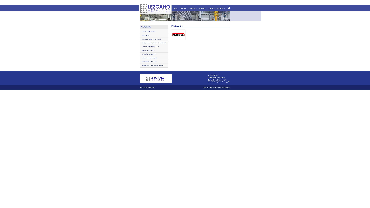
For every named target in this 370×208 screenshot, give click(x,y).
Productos (192, 9)
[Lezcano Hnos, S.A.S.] (155, 8)
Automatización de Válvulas (151, 39)
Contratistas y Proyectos (150, 46)
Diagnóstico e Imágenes (149, 58)
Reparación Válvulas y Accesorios (153, 65)
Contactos (221, 9)
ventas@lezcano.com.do (217, 77)
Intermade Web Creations (222, 87)
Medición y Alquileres (149, 54)
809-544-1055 (214, 75)
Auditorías (145, 35)
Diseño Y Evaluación (148, 31)
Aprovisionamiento (148, 50)
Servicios (211, 9)
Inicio (176, 9)
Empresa (183, 9)
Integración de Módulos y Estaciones (154, 43)
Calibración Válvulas (149, 61)
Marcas (202, 9)
